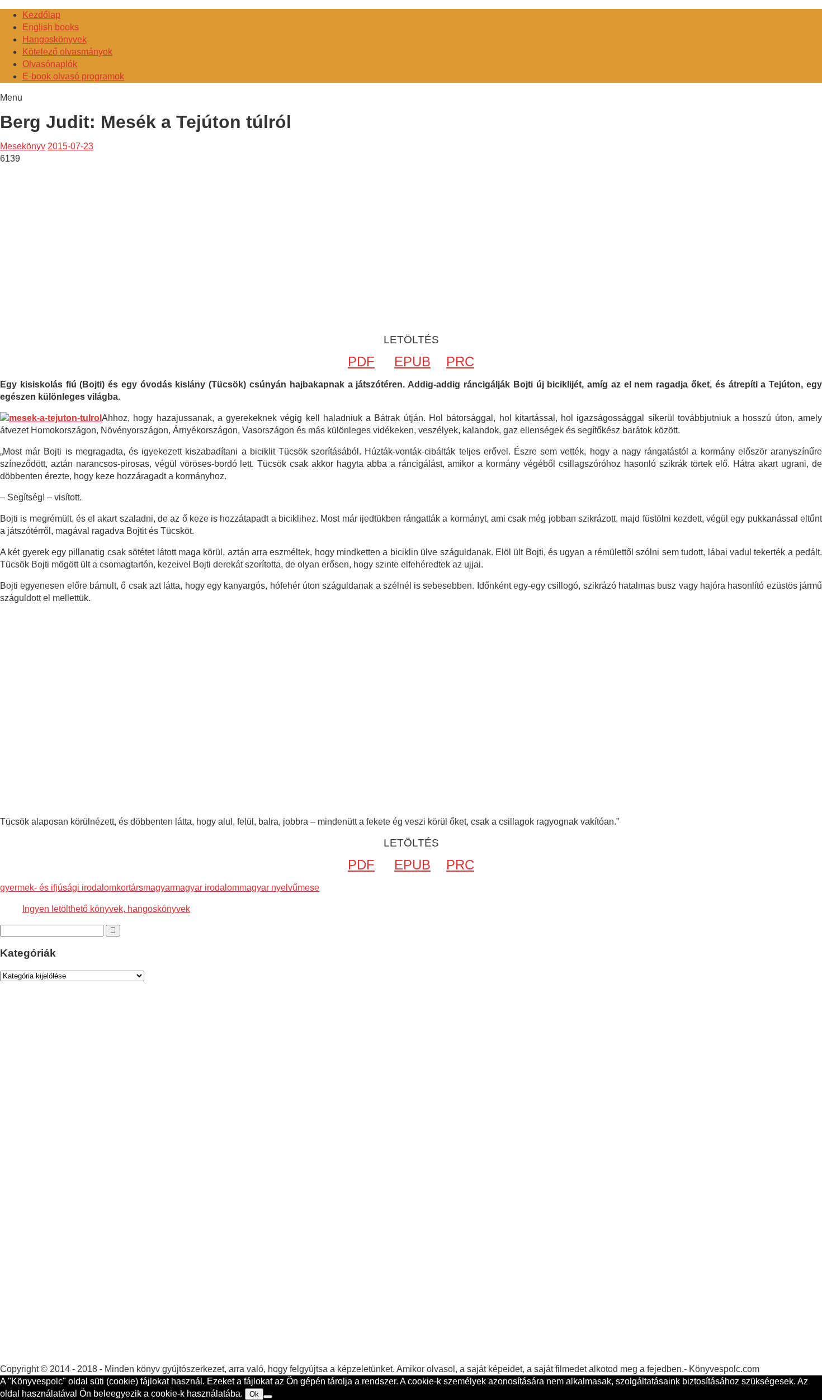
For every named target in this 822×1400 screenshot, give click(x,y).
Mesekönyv (22, 146)
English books (50, 27)
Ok (254, 1394)
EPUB (412, 361)
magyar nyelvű (268, 887)
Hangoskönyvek (54, 39)
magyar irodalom (206, 887)
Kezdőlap (41, 15)
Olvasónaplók (49, 64)
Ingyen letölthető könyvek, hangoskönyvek (106, 909)
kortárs (129, 887)
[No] (267, 1396)
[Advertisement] (94, 243)
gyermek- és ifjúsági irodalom (58, 887)
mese (308, 887)
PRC (460, 361)
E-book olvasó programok (73, 76)
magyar (158, 887)
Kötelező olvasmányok (67, 51)
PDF (361, 361)
